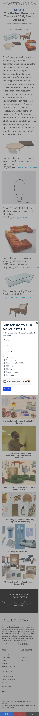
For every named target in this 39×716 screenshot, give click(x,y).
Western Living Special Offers (15, 363)
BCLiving (9, 369)
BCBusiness (10, 366)
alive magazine (11, 375)
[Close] (37, 323)
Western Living (11, 360)
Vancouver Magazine (13, 372)
